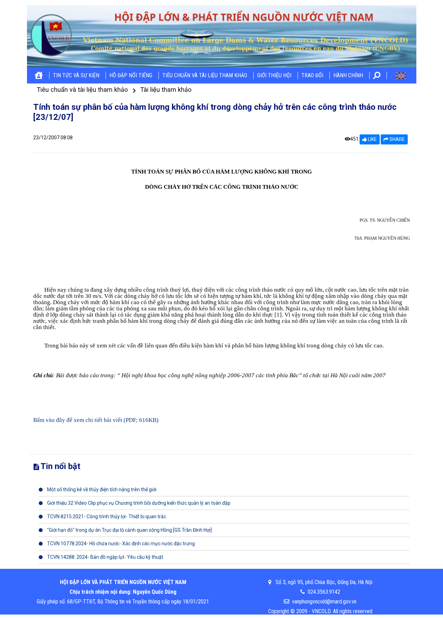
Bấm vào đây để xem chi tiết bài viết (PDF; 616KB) (96, 420)
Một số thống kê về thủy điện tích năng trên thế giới (101, 489)
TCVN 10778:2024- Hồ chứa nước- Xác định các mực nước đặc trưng (120, 543)
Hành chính (348, 75)
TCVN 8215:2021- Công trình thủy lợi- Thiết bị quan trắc (106, 516)
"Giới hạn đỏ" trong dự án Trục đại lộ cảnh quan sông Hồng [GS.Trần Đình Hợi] (129, 530)
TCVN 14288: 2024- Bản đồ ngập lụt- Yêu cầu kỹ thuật (104, 557)
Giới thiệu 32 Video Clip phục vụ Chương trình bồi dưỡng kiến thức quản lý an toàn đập (138, 503)
